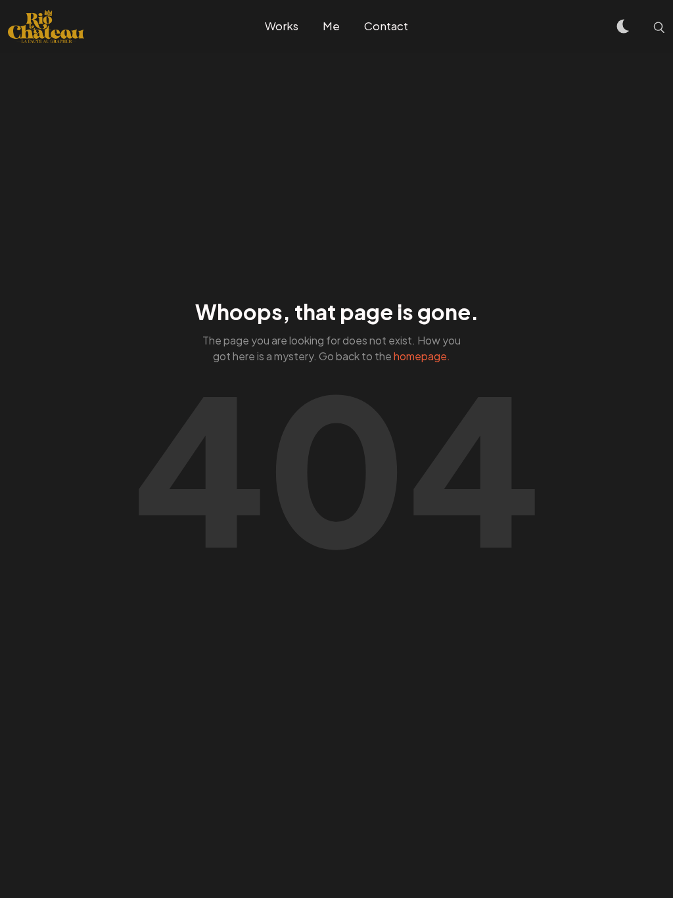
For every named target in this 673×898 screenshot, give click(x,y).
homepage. (422, 356)
